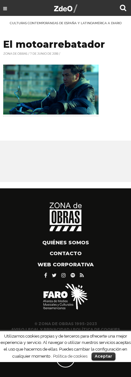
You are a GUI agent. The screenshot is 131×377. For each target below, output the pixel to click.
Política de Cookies (96, 329)
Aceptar (103, 356)
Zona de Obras (15, 53)
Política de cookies (70, 356)
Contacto (66, 253)
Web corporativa (66, 265)
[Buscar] (123, 9)
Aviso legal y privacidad (40, 329)
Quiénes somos (65, 243)
